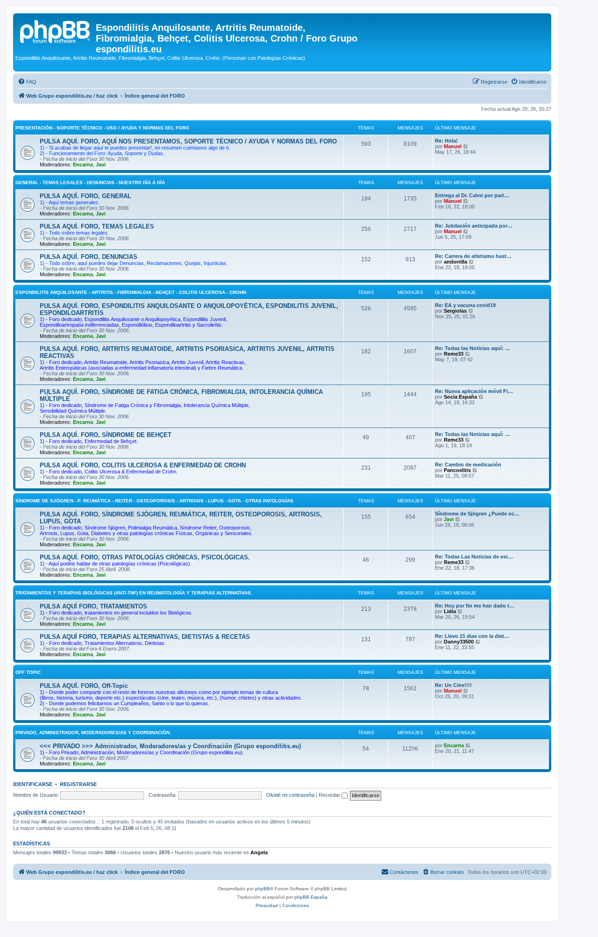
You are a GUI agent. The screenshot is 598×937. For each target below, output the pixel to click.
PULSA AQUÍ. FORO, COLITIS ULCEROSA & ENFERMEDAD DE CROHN (143, 465)
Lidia (450, 611)
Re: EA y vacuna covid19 (465, 305)
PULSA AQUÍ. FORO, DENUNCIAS (88, 256)
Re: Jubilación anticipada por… (474, 226)
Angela (259, 852)
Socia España (460, 397)
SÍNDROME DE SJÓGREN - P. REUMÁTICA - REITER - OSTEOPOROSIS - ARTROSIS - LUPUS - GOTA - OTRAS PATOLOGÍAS (154, 500)
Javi (101, 164)
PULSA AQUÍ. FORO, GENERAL (85, 196)
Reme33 (453, 354)
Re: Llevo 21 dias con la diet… (472, 636)
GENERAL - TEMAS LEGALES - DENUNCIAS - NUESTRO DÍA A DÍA (90, 182)
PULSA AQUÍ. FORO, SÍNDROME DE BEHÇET (105, 434)
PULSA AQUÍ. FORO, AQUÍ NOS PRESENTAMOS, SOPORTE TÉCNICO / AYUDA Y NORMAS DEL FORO (188, 141)
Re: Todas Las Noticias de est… (474, 556)
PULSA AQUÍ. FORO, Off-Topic (84, 685)
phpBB (262, 888)
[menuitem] (27, 81)
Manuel (453, 146)
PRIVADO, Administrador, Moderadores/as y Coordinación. (93, 732)
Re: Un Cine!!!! (453, 685)
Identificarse (32, 784)
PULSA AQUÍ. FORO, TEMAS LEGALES (97, 226)
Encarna (83, 164)
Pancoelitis (457, 470)
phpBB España (310, 897)
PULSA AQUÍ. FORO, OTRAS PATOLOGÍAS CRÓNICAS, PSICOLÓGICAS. (145, 557)
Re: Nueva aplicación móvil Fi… (474, 391)
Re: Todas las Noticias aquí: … (472, 348)
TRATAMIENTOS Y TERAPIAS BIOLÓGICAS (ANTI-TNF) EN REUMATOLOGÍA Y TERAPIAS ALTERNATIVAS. (133, 592)
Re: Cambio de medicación (468, 464)
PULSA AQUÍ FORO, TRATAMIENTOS (93, 606)
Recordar (330, 795)
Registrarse (78, 784)
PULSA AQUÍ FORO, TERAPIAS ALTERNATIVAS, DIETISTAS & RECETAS (145, 636)
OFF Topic (28, 672)
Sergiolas (455, 311)
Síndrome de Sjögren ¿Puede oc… (477, 513)
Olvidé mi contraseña (290, 795)
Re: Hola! (446, 140)
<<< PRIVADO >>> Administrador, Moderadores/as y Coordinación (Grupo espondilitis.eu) (170, 746)
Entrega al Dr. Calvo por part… (472, 195)
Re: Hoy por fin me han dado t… (474, 605)
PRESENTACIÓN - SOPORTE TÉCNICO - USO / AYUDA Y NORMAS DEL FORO (102, 127)
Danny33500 (459, 641)
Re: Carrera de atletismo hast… (473, 256)
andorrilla (455, 262)
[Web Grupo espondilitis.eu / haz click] (55, 30)
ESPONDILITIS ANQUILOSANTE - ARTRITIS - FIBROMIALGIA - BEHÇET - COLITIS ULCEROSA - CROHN (130, 292)
